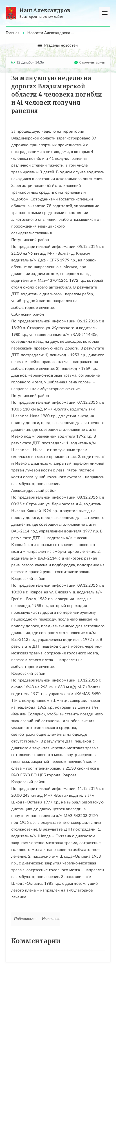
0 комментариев (92, 62)
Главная (12, 33)
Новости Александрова (48, 33)
